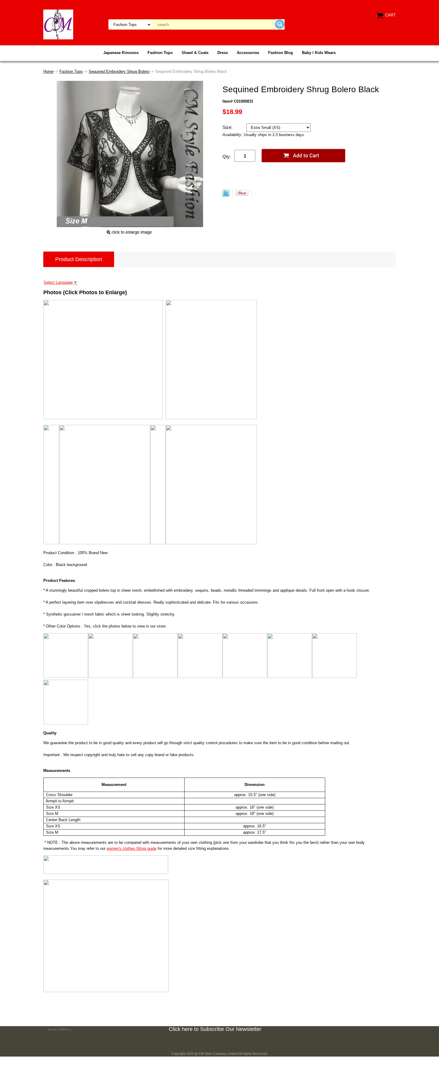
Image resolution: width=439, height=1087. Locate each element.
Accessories (248, 52)
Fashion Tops (160, 52)
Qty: (226, 156)
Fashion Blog (280, 52)
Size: (228, 127)
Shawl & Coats (195, 52)
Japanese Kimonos (121, 52)
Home (48, 71)
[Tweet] (225, 195)
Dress (222, 52)
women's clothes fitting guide (131, 848)
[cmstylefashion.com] (58, 24)
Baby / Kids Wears (319, 52)
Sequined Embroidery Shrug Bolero (119, 71)
